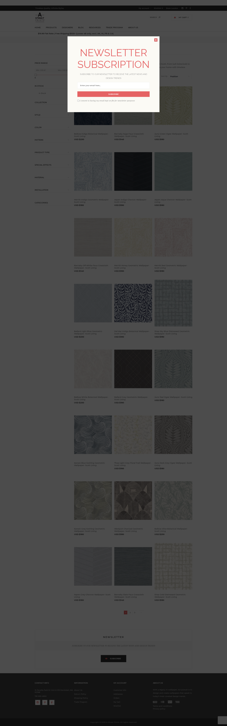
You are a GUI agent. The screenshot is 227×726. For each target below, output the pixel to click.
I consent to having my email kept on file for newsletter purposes (107, 101)
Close (156, 40)
